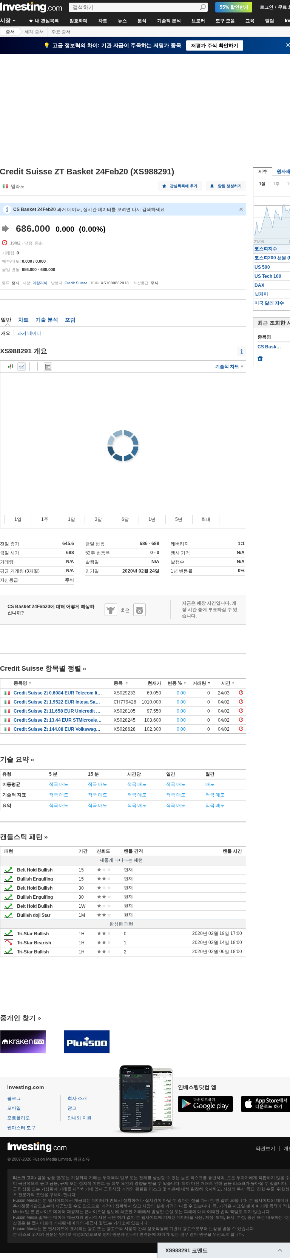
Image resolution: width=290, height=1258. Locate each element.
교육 (250, 20)
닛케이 (261, 294)
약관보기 (265, 1148)
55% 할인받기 (234, 7)
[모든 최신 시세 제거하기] (260, 356)
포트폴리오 (18, 1118)
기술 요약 (14, 759)
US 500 (262, 267)
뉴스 (122, 20)
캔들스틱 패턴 (21, 837)
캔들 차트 (11, 366)
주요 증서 (61, 31)
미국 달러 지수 (269, 303)
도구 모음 (225, 20)
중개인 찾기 (18, 1018)
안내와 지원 (79, 1118)
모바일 (14, 1108)
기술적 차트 (227, 366)
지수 (262, 171)
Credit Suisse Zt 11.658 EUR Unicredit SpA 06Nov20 (58, 711)
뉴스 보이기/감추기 (48, 366)
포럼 (70, 320)
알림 (269, 20)
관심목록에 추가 (183, 186)
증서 (10, 31)
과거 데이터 (29, 333)
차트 (102, 20)
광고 (72, 1108)
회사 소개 (77, 1098)
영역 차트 (21, 366)
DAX (259, 285)
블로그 (14, 1098)
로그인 (266, 7)
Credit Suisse (76, 283)
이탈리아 (40, 283)
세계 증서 (34, 31)
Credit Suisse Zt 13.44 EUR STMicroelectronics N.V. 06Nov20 (58, 720)
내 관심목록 (46, 20)
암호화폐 (78, 20)
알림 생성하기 (230, 186)
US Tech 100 (268, 276)
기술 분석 (46, 320)
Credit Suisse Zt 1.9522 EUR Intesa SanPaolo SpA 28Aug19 (58, 702)
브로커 (198, 20)
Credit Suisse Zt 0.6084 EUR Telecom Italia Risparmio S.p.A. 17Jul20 (58, 693)
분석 (142, 20)
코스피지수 (266, 248)
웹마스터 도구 (21, 1127)
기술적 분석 (169, 20)
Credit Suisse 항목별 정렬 (40, 668)
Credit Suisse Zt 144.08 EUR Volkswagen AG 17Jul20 (58, 729)
